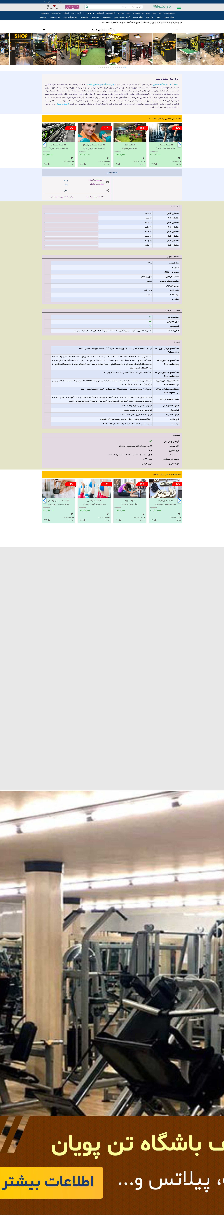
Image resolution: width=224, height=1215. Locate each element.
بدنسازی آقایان (173, 213)
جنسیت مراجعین (172, 276)
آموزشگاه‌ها (100, 13)
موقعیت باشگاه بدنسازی (169, 281)
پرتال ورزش (154, 22)
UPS (150, 450)
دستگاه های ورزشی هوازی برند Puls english (167, 350)
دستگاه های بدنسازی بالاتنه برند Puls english (168, 362)
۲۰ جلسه (148, 222)
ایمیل (66, 184)
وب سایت (65, 180)
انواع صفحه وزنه (172, 414)
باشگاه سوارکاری (138, 17)
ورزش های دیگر (172, 285)
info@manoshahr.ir (97, 184)
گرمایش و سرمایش (171, 441)
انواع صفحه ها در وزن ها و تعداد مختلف (136, 414)
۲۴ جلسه (148, 227)
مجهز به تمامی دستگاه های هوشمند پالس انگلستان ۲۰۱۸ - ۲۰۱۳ (127, 423)
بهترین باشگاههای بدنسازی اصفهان (100, 84)
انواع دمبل (175, 410)
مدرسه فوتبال (106, 17)
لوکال (170, 22)
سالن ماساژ (149, 17)
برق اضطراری (174, 450)
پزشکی (128, 13)
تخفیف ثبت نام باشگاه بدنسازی (165, 84)
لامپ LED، (147, 459)
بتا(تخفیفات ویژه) (169, 13)
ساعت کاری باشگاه (171, 272)
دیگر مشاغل (45, 13)
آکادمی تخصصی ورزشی (122, 17)
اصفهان (163, 22)
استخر (158, 17)
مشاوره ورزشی (173, 317)
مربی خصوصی (173, 321)
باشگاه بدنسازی (168, 17)
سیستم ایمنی (174, 454)
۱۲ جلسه (148, 213)
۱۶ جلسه (148, 217)
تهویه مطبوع (174, 463)
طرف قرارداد (174, 290)
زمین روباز (43, 17)
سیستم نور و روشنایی (171, 459)
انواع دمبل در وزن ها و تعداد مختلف (138, 410)
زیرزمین (149, 281)
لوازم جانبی (174, 419)
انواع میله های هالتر (171, 405)
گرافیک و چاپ (110, 13)
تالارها (148, 13)
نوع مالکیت (174, 294)
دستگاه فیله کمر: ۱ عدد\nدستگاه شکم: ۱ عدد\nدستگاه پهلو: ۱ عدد (127, 372)
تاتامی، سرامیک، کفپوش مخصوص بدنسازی (135, 446)
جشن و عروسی (156, 13)
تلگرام (66, 190)
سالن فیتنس (84, 17)
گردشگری (66, 13)
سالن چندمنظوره (55, 17)
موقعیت (175, 299)
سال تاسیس (174, 263)
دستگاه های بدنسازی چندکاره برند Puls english (167, 391)
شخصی (149, 294)
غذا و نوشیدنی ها (138, 13)
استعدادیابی (174, 326)
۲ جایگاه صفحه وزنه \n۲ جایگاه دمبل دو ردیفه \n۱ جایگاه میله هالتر (126, 419)
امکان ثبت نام (173, 330)
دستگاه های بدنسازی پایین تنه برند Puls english (167, 382)
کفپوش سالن (174, 446)
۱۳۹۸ (150, 263)
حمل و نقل (120, 13)
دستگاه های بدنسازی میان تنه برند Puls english (167, 374)
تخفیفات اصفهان (62, 104)
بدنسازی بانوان (173, 231)
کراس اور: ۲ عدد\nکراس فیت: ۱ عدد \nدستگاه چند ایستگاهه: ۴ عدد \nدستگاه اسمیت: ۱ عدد (116, 389)
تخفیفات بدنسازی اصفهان (94, 197)
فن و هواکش (147, 463)
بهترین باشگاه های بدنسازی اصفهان (61, 197)
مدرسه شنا (95, 17)
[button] (125, 67)
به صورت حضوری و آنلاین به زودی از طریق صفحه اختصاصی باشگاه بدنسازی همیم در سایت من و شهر (113, 330)
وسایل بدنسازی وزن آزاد (169, 399)
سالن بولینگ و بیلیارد (70, 17)
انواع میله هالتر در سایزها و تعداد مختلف (136, 405)
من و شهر (178, 22)
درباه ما (60, 1)
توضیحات (175, 423)
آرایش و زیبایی (76, 13)
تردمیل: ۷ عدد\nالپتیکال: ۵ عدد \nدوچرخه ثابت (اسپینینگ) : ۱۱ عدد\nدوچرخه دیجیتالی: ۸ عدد (115, 348)
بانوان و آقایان (146, 276)
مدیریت (175, 267)
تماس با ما (47, 1)
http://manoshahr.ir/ (96, 180)
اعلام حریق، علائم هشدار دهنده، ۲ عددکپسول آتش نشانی (130, 454)
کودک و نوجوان (56, 13)
